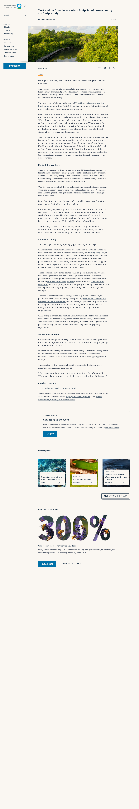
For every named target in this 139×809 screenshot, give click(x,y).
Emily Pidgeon (96, 252)
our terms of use (112, 427)
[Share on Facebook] (109, 68)
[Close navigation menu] (24, 6)
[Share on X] (114, 68)
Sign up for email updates (78, 396)
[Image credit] (117, 27)
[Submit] (24, 15)
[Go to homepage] (12, 6)
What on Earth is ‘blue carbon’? (60, 388)
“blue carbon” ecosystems (60, 281)
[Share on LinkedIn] (105, 68)
